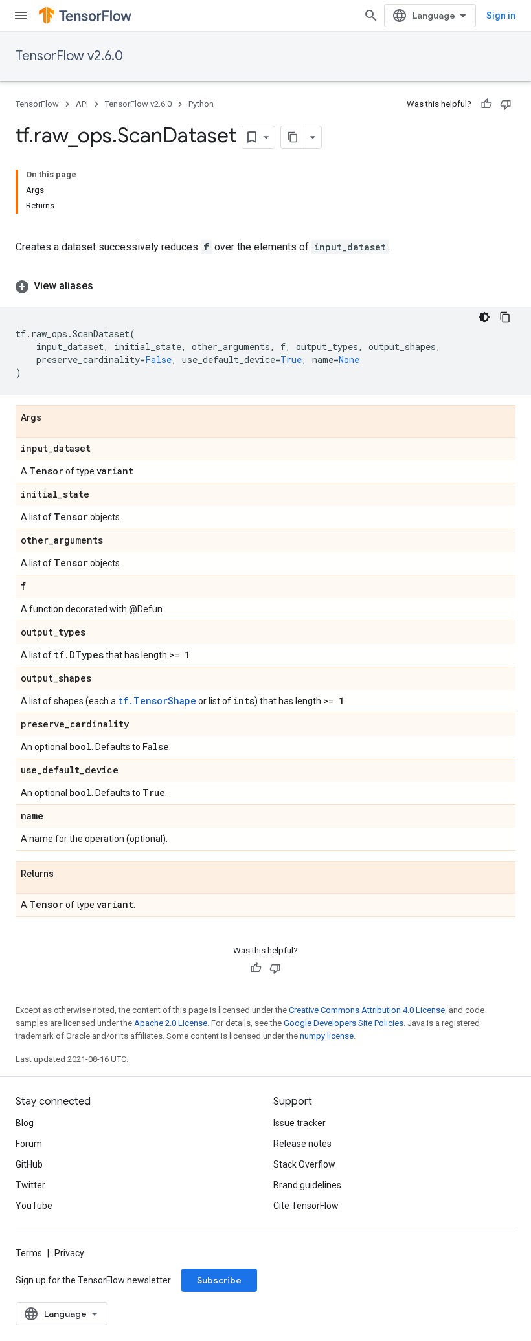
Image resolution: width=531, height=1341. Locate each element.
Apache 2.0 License (170, 1023)
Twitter (30, 1185)
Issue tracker (299, 1123)
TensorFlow (37, 104)
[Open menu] (21, 15)
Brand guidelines (307, 1185)
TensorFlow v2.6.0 (69, 56)
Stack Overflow (304, 1164)
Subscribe (219, 1280)
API (82, 104)
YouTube (34, 1206)
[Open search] (371, 15)
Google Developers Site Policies (343, 1023)
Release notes (302, 1143)
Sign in (500, 15)
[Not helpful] (505, 104)
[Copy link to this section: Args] (54, 418)
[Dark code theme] (484, 317)
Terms (29, 1253)
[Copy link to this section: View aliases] (106, 286)
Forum (29, 1143)
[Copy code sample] (505, 317)
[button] (265, 286)
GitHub (29, 1164)
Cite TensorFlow (306, 1206)
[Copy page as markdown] (292, 137)
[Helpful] (486, 104)
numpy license (327, 1036)
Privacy (69, 1253)
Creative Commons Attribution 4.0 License (367, 1010)
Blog (25, 1123)
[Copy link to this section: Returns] (67, 874)
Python (201, 104)
